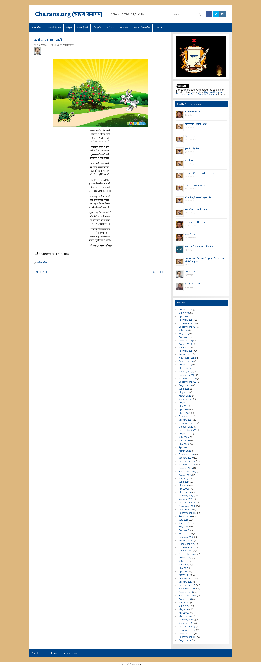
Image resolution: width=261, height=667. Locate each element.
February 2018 (186, 537)
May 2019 (184, 485)
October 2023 (186, 361)
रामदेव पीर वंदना (190, 234)
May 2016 (184, 609)
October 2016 (186, 592)
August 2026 (185, 309)
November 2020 (187, 423)
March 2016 (185, 616)
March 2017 (185, 575)
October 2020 (186, 426)
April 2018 (184, 530)
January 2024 (186, 354)
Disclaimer (52, 653)
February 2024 (186, 351)
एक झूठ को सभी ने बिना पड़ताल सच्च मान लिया (200, 173)
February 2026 (186, 320)
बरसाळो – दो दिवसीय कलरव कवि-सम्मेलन (199, 246)
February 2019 (186, 495)
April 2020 (184, 447)
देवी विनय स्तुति (190, 136)
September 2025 (187, 326)
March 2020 (185, 450)
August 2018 (185, 516)
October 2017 (186, 550)
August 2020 (185, 433)
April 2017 (184, 571)
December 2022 (187, 375)
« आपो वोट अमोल (41, 271)
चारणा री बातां (82, 27)
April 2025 (184, 337)
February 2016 (186, 619)
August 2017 (185, 557)
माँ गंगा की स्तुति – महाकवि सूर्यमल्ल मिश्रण (199, 197)
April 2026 (184, 316)
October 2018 (186, 509)
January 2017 (185, 582)
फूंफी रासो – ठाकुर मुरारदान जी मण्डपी (198, 185)
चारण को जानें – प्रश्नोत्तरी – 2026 (196, 124)
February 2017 (186, 578)
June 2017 (184, 564)
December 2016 (187, 585)
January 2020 (186, 457)
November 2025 (187, 323)
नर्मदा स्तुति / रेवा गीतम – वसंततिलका (197, 222)
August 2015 (185, 640)
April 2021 (184, 409)
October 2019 (186, 468)
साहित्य (69, 27)
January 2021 (185, 419)
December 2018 (187, 502)
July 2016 (183, 602)
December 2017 (187, 544)
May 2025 (184, 333)
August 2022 (185, 385)
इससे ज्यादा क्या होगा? (192, 271)
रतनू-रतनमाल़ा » (159, 271)
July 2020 (184, 437)
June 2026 (184, 313)
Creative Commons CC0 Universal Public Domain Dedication (200, 93)
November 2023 (187, 357)
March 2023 (185, 368)
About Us (36, 653)
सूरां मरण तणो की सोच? (192, 283)
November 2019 (187, 464)
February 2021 (186, 416)
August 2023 (185, 364)
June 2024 (184, 347)
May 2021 (183, 406)
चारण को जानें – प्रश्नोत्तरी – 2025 (196, 209)
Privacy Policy (70, 653)
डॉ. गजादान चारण (67, 45)
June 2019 (184, 481)
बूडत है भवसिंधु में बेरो (192, 148)
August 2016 (185, 599)
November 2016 (187, 588)
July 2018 (183, 519)
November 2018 (187, 506)
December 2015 (187, 626)
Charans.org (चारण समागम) (69, 14)
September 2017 (187, 554)
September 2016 (187, 595)
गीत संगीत (97, 27)
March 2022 (185, 395)
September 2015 (187, 637)
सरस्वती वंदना (189, 160)
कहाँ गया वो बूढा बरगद (192, 111)
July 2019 (183, 478)
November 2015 (187, 630)
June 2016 (184, 606)
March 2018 (185, 533)
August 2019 (185, 475)
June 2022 (184, 388)
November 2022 (187, 378)
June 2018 (184, 523)
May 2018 (184, 526)
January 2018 (185, 540)
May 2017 (183, 568)
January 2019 (185, 499)
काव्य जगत (124, 27)
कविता (39, 262)
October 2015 (186, 633)
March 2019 (185, 492)
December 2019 (187, 461)
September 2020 (187, 430)
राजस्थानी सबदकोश (142, 27)
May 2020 (184, 444)
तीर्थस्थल (110, 27)
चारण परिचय (37, 27)
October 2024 (186, 340)
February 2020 (186, 454)
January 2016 (185, 623)
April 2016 (184, 613)
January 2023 (186, 371)
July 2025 (184, 330)
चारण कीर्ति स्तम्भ (54, 27)
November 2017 (187, 547)
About (158, 27)
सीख (45, 262)
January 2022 (186, 399)
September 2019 (187, 471)
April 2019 (184, 488)
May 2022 (184, 392)
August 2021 (185, 402)
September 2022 (187, 382)
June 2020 (184, 440)
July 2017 (183, 561)
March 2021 (185, 413)
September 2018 (187, 513)
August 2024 (185, 344)
